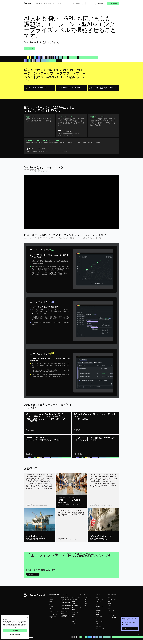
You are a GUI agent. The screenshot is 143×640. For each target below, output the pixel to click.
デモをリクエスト (113, 3)
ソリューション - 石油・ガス (66, 603)
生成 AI (73, 601)
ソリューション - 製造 (65, 608)
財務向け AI (63, 613)
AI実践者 (50, 601)
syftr (73, 616)
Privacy (31, 637)
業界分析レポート (99, 606)
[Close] (27, 617)
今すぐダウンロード (130, 628)
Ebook (97, 614)
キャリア (110, 601)
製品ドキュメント (99, 621)
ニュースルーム (111, 610)
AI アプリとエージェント (53, 614)
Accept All (15, 630)
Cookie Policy (13, 627)
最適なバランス (54, 273)
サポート (98, 623)
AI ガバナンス (75, 605)
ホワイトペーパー (99, 616)
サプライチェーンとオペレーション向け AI (66, 616)
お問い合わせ (101, 3)
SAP (85, 605)
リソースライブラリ (100, 628)
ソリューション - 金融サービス (66, 606)
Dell (85, 601)
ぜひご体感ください (33, 574)
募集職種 (110, 603)
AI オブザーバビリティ (76, 607)
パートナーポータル (112, 617)
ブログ (97, 608)
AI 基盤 (73, 609)
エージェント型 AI (75, 599)
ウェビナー (98, 601)
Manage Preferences (15, 634)
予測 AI (73, 603)
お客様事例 (98, 610)
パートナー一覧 (111, 615)
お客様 (50, 608)
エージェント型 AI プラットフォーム (54, 617)
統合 (73, 621)
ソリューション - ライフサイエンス (66, 600)
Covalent (74, 614)
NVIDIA (85, 599)
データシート (98, 612)
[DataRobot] (29, 3)
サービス (74, 623)
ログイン (90, 3)
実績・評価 (51, 606)
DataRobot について (112, 599)
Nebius (85, 603)
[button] (39, 3)
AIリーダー (51, 599)
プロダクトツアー (99, 599)
